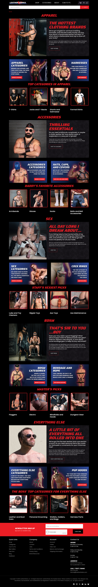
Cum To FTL (12, 547)
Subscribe (78, 532)
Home (10, 11)
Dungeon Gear (77, 415)
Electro (32, 415)
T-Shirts (12, 110)
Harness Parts (76, 517)
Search (86, 7)
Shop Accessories (56, 147)
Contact (31, 545)
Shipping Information (56, 551)
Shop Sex (53, 250)
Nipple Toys (34, 313)
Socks (52, 211)
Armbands (14, 211)
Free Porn (11, 551)
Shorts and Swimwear (55, 111)
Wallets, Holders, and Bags (57, 518)
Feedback (12, 556)
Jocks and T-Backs (38, 110)
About (56, 3)
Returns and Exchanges (57, 549)
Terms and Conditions (36, 549)
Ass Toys (54, 313)
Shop (37, 3)
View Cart (53, 547)
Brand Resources (34, 554)
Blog (10, 554)
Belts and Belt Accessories (76, 212)
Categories (46, 3)
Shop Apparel (54, 48)
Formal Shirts (76, 110)
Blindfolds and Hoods (56, 416)
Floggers (13, 415)
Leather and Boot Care (17, 518)
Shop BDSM (54, 353)
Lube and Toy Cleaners (15, 314)
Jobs (30, 547)
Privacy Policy (33, 551)
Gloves (32, 211)
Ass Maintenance (78, 313)
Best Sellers (12, 549)
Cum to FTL (66, 3)
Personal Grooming (38, 517)
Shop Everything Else (57, 459)
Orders (52, 545)
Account (52, 542)
